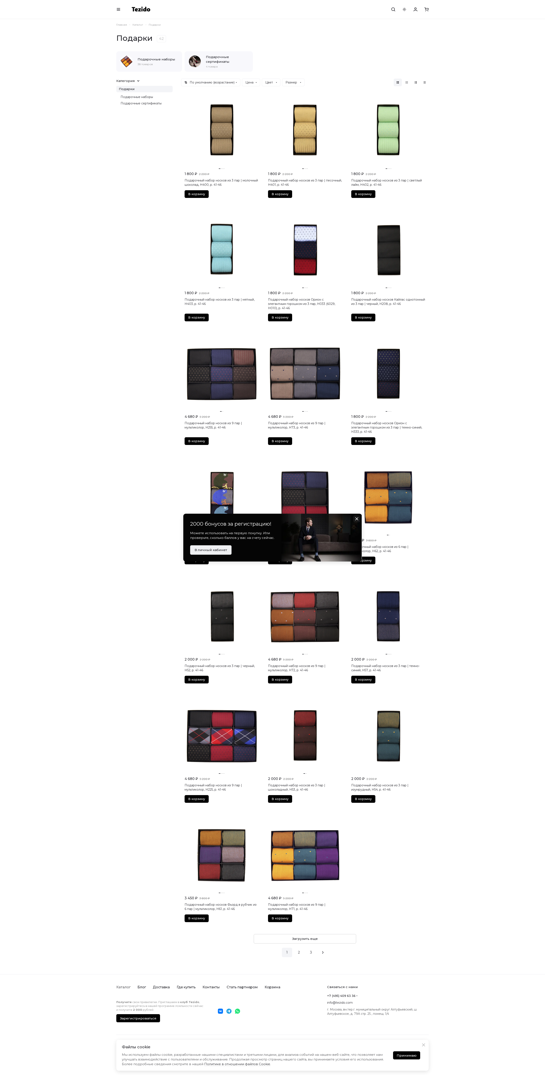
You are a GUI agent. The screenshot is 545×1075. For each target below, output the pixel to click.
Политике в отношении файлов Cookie (237, 1064)
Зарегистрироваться (138, 1018)
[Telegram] (229, 1011)
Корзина (272, 987)
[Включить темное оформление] (404, 9)
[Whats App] (237, 1011)
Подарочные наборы (137, 97)
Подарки (127, 89)
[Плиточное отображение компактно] (407, 82)
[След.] (323, 952)
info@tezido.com (340, 1003)
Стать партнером (242, 987)
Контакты (211, 987)
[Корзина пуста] (426, 9)
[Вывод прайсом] (425, 82)
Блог (141, 987)
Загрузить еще (305, 939)
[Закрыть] (423, 1044)
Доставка (161, 987)
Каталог (123, 987)
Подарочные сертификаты (141, 103)
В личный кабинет (211, 550)
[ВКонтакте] (220, 1011)
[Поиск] (393, 9)
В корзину (196, 194)
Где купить (186, 987)
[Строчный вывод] (416, 82)
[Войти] (415, 9)
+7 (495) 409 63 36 (341, 996)
